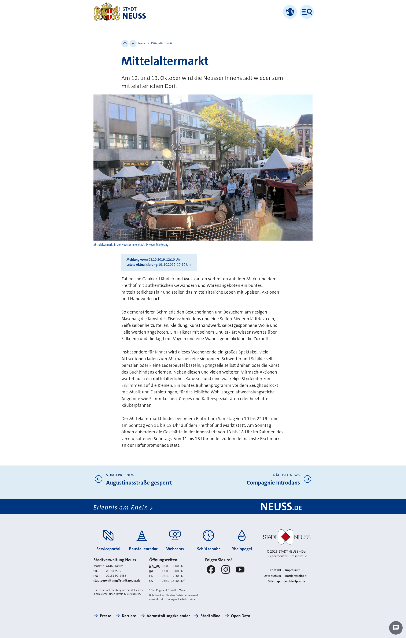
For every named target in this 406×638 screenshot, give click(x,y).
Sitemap (274, 581)
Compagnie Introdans (273, 482)
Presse (105, 616)
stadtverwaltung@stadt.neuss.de (116, 580)
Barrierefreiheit (296, 576)
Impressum (292, 570)
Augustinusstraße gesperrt (139, 482)
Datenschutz (272, 576)
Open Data (240, 616)
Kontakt (275, 570)
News (141, 43)
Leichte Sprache (294, 581)
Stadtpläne (210, 616)
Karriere (129, 616)
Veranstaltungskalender (168, 616)
